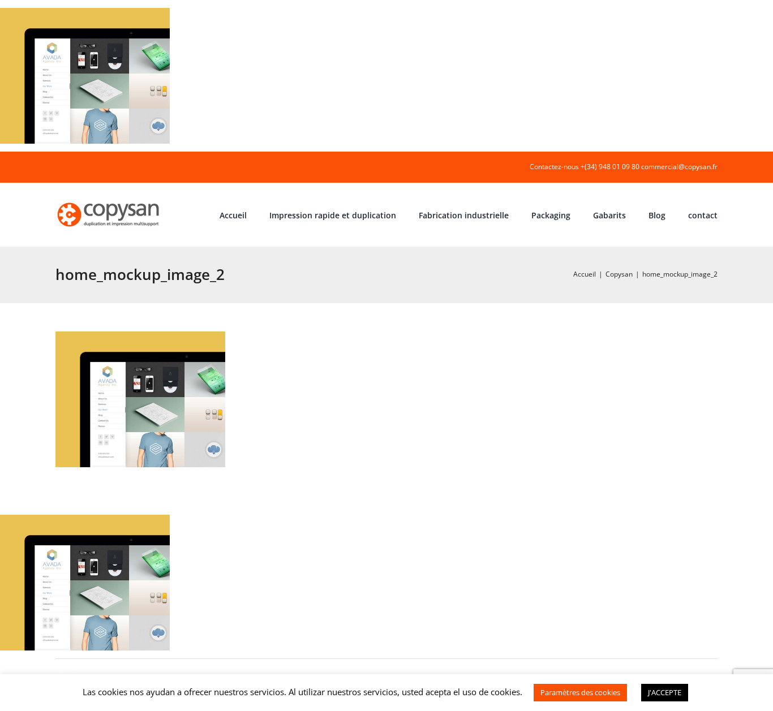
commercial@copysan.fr (679, 166)
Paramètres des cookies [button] (580, 692)
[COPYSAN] (109, 201)
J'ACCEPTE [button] (664, 692)
